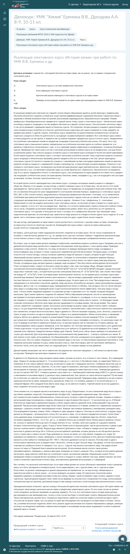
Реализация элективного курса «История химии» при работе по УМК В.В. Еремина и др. (55, 45)
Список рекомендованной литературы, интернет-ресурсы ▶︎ (106, 529)
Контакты (30, 546)
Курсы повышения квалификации (54, 29)
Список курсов (111, 4)
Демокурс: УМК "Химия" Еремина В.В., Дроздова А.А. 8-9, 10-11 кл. (46, 40)
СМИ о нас (47, 546)
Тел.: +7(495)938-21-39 (118, 545)
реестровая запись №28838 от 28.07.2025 (62, 549)
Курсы (32, 29)
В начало (21, 29)
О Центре (73, 4)
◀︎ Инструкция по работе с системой (30, 529)
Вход (125, 4)
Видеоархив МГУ (92, 4)
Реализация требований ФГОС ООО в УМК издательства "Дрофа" (46, 34)
